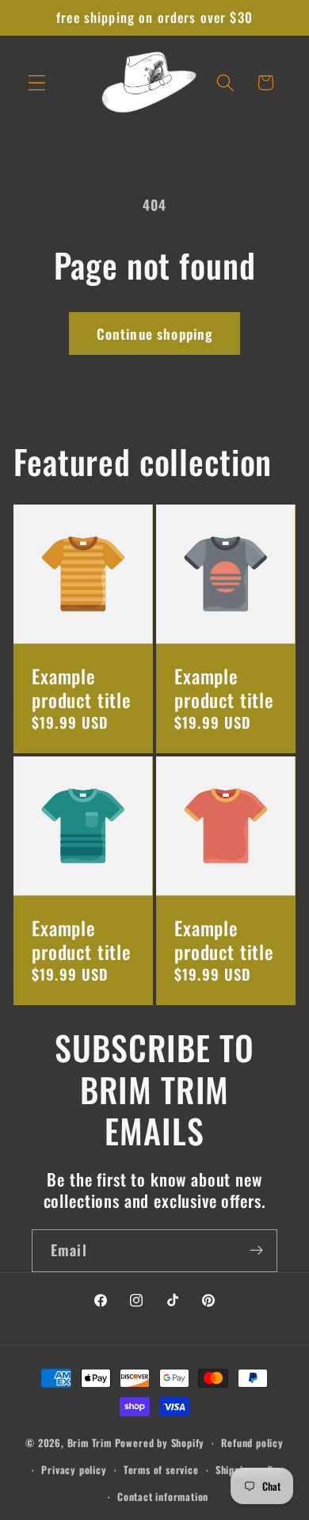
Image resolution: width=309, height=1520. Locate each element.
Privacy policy (73, 1469)
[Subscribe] (256, 1250)
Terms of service (161, 1469)
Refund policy (252, 1442)
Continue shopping (155, 333)
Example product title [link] (82, 688)
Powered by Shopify (160, 1442)
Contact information (162, 1496)
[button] (37, 83)
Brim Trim (89, 1442)
